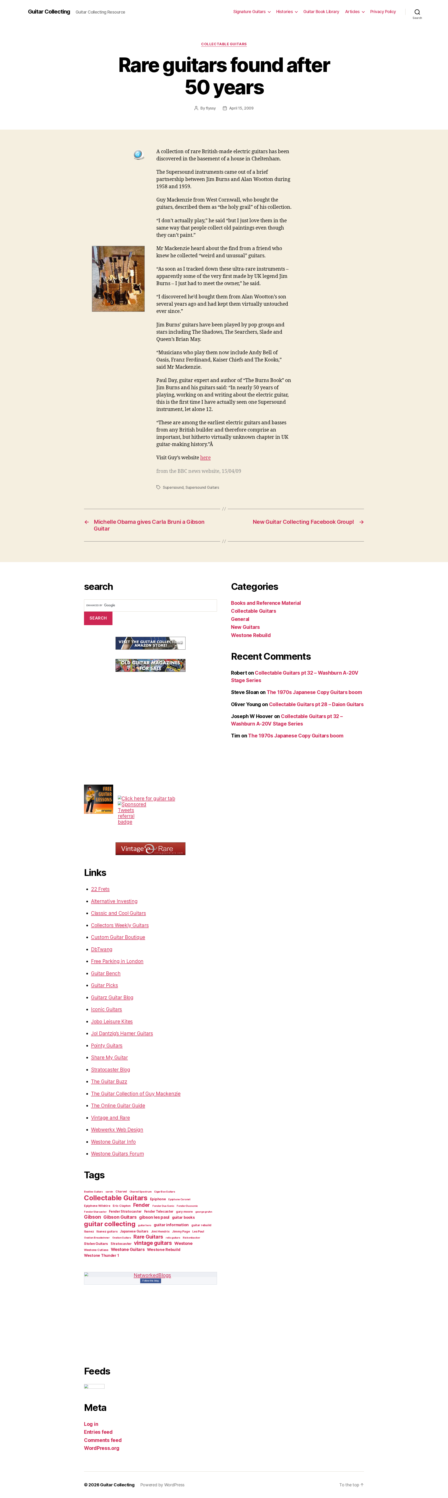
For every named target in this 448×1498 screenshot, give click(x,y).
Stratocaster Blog (110, 1070)
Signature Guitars (249, 11)
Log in (91, 1424)
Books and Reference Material (266, 603)
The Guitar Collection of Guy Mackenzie (136, 1094)
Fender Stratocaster (125, 1211)
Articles (352, 11)
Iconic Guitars (106, 1009)
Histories (284, 11)
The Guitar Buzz (109, 1081)
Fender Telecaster (158, 1211)
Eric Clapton (122, 1206)
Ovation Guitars (121, 1237)
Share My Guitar (109, 1057)
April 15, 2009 (241, 108)
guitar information (171, 1224)
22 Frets (100, 889)
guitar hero (144, 1225)
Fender (141, 1205)
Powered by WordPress (162, 1484)
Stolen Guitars (96, 1244)
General (240, 619)
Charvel (121, 1191)
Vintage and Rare (110, 1118)
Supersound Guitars (202, 487)
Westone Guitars (128, 1249)
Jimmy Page (181, 1231)
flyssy (211, 108)
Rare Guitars (148, 1237)
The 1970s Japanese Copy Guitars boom (314, 692)
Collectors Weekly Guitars (120, 925)
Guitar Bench (106, 973)
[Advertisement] (119, 712)
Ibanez (89, 1231)
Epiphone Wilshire (97, 1206)
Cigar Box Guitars (164, 1191)
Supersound (173, 487)
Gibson (92, 1217)
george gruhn (203, 1211)
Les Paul (198, 1231)
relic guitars (173, 1237)
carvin (109, 1191)
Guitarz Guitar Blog (112, 997)
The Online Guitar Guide (118, 1105)
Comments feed (103, 1440)
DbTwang (101, 949)
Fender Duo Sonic (163, 1206)
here (205, 458)
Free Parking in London (117, 961)
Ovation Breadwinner (97, 1237)
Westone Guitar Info (113, 1142)
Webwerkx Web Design (117, 1130)
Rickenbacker (191, 1237)
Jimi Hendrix (160, 1231)
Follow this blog (150, 1280)
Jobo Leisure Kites (112, 1021)
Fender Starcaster (95, 1211)
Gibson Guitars (119, 1217)
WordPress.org (101, 1448)
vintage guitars (153, 1243)
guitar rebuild (201, 1225)
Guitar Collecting (49, 11)
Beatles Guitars (93, 1191)
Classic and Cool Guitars (118, 913)
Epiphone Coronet (179, 1199)
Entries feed (98, 1432)
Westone (183, 1243)
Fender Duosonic (187, 1206)
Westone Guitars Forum (117, 1154)
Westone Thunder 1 (101, 1255)
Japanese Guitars (134, 1231)
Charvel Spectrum (141, 1191)
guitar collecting (109, 1224)
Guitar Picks (104, 985)
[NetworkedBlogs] (150, 1275)
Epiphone (158, 1199)
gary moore (184, 1211)
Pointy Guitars (106, 1045)
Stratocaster (121, 1244)
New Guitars (245, 627)
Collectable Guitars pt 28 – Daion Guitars (316, 704)
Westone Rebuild (163, 1249)
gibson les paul (154, 1217)
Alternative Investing (114, 901)
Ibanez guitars (106, 1231)
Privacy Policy (383, 11)
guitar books (183, 1217)
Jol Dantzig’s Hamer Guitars (122, 1033)
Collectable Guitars (224, 44)
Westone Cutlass (96, 1250)
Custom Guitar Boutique (118, 937)
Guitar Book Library (321, 11)
